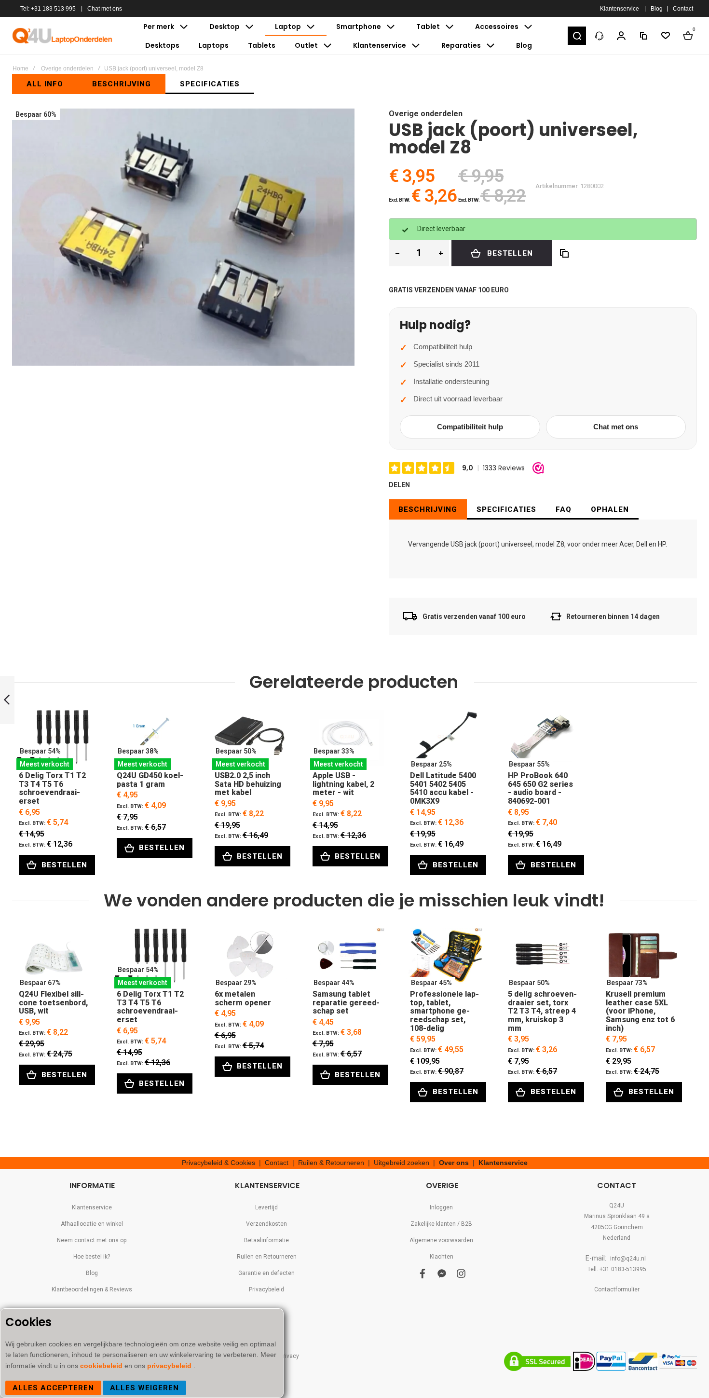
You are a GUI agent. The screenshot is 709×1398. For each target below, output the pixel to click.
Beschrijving (427, 509)
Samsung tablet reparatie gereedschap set (347, 958)
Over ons (454, 1162)
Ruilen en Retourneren (267, 1256)
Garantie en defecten (266, 1273)
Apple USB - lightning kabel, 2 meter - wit (347, 740)
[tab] (428, 509)
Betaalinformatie (266, 1240)
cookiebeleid (102, 1366)
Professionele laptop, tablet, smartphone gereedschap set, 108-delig (445, 958)
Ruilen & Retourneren (331, 1162)
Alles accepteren (53, 1388)
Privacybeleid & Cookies (218, 1162)
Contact (683, 8)
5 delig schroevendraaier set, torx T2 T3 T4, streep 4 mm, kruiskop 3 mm (542, 958)
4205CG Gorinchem (617, 1227)
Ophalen (610, 509)
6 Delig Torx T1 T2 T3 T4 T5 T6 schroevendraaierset (53, 740)
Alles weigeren (144, 1388)
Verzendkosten (266, 1223)
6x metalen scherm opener (249, 958)
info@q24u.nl (628, 1258)
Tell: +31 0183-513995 (616, 1269)
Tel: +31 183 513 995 (48, 8)
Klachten (441, 1256)
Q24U (616, 1205)
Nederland (616, 1237)
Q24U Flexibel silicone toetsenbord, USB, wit (53, 958)
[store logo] (62, 35)
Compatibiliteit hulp (470, 427)
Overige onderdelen (67, 68)
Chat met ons (104, 8)
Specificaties (506, 509)
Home (20, 68)
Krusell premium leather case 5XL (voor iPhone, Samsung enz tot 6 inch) (640, 958)
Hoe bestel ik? (91, 1256)
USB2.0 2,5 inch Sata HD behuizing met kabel (249, 740)
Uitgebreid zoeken (401, 1162)
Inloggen (441, 1207)
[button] (577, 36)
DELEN (399, 485)
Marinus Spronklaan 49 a (617, 1216)
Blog (657, 8)
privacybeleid (170, 1366)
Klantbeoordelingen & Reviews (92, 1289)
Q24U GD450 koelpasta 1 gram (151, 740)
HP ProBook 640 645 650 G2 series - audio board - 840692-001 (542, 740)
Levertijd (266, 1207)
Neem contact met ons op (91, 1240)
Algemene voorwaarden (441, 1240)
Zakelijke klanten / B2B (441, 1223)
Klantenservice (619, 8)
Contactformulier (617, 1289)
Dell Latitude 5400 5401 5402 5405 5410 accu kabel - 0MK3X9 (445, 740)
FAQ (564, 509)
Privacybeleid (266, 1289)
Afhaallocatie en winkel (92, 1223)
